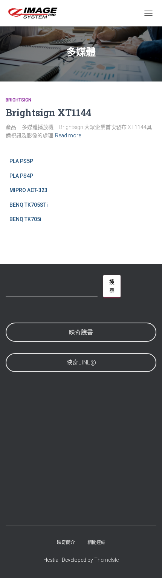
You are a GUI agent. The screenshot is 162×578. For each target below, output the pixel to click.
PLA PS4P (21, 176)
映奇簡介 (66, 542)
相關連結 (96, 542)
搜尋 (112, 286)
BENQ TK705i (25, 219)
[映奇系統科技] (36, 13)
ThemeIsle (106, 560)
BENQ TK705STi (28, 205)
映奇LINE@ (81, 362)
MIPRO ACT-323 (28, 190)
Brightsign (18, 100)
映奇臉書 (81, 332)
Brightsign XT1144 (48, 112)
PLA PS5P (21, 161)
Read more (68, 135)
